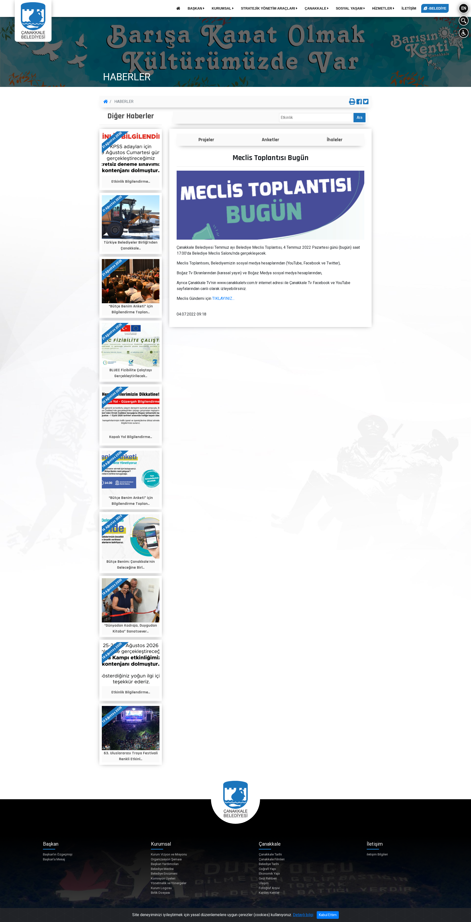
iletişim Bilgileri (377, 854)
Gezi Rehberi (268, 878)
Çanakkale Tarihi (270, 854)
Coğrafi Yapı (267, 869)
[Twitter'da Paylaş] (365, 102)
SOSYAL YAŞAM (350, 8)
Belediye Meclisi (162, 869)
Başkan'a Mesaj (54, 859)
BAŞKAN (195, 8)
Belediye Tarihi (269, 864)
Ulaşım (264, 883)
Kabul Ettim (328, 915)
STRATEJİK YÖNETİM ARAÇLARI (268, 8)
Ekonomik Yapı (269, 873)
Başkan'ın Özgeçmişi (57, 854)
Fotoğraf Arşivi (269, 888)
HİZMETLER (382, 8)
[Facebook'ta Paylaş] (359, 102)
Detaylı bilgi (303, 914)
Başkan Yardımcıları (165, 864)
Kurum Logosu (161, 888)
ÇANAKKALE (316, 8)
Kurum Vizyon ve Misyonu (169, 854)
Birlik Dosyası (160, 892)
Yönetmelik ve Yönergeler (168, 883)
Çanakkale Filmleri (272, 859)
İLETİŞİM (409, 8)
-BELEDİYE (436, 8)
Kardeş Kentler (269, 892)
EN (463, 8)
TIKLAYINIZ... (223, 298)
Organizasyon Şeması (166, 859)
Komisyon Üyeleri (163, 878)
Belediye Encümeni (164, 873)
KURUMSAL (222, 8)
